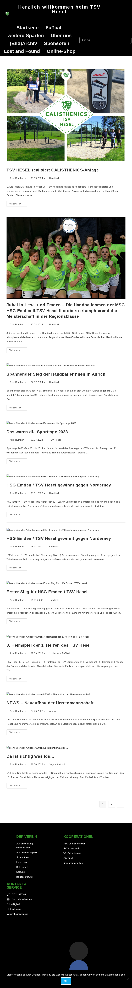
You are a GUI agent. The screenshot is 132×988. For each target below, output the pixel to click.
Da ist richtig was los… (30, 756)
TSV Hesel (55, 439)
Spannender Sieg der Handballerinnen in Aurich (56, 374)
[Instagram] (78, 951)
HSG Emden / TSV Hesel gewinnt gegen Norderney (59, 485)
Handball (54, 178)
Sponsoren (56, 43)
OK (66, 981)
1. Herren (54, 653)
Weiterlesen (18, 203)
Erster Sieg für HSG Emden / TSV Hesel (47, 591)
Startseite (27, 27)
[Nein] (127, 979)
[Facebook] (78, 969)
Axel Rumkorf (17, 178)
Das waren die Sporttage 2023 (37, 431)
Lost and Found (22, 51)
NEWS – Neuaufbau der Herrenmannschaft (50, 703)
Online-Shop (61, 51)
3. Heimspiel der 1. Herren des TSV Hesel (49, 645)
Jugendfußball (57, 764)
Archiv (52, 711)
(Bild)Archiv (23, 43)
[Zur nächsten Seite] (120, 804)
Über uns (61, 35)
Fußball (54, 27)
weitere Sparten (26, 35)
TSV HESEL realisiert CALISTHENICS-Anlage (53, 170)
